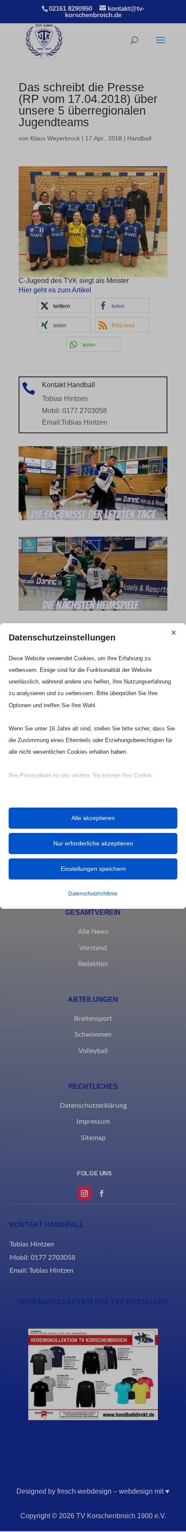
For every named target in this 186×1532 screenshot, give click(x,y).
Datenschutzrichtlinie (93, 894)
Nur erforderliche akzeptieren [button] (93, 843)
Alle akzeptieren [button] (93, 817)
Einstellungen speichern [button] (93, 868)
